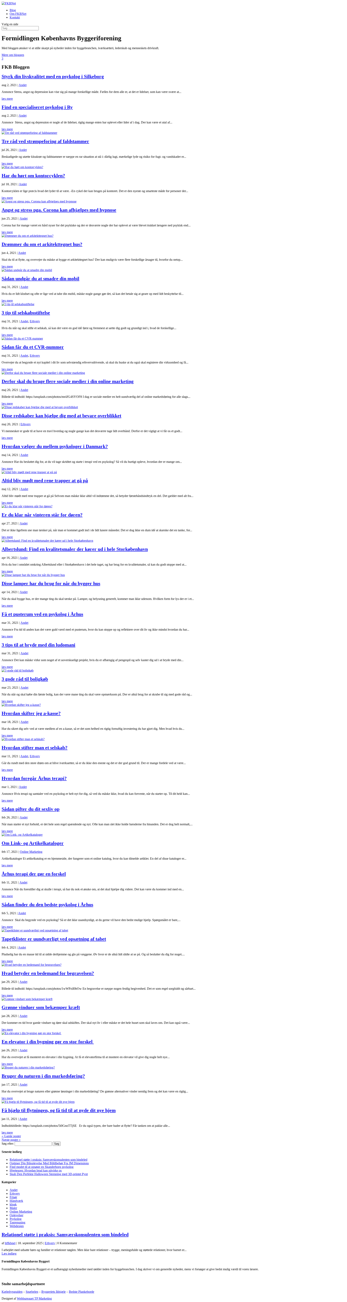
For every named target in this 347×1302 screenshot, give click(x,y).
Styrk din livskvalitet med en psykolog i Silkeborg (53, 76)
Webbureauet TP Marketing (34, 1298)
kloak (13, 1204)
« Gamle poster (11, 1136)
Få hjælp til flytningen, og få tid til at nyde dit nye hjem (59, 1110)
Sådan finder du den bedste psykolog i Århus (47, 904)
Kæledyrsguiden (12, 1291)
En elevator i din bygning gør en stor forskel (48, 1041)
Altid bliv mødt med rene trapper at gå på (45, 480)
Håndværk (16, 1200)
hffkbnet (10, 1243)
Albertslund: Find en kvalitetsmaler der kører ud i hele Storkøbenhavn (75, 549)
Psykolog (15, 1219)
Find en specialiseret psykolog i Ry (37, 107)
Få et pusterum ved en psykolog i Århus (42, 614)
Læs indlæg (9, 1253)
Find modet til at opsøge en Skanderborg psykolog (41, 1167)
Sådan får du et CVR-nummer (33, 347)
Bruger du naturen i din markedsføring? (43, 1076)
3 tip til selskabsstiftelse (26, 312)
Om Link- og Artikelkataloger (33, 843)
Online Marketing (31, 851)
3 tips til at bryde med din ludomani (38, 644)
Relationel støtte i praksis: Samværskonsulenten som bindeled (48, 1159)
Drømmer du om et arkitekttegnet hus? (42, 244)
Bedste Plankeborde (81, 1291)
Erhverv (35, 321)
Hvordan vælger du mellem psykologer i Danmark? (55, 446)
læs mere (7, 98)
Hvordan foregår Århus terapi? (34, 778)
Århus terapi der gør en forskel (34, 873)
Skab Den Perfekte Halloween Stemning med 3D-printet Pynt (49, 1174)
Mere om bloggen (13, 55)
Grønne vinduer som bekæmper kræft (41, 1007)
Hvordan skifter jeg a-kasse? (31, 713)
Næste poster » (11, 1139)
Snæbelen (32, 1291)
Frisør (13, 1197)
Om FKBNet (18, 13)
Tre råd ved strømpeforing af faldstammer (45, 141)
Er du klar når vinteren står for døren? (42, 514)
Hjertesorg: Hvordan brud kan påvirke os (36, 1170)
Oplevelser (16, 1215)
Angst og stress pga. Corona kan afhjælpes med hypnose (59, 210)
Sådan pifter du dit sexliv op (30, 809)
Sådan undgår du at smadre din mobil (40, 278)
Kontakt (15, 17)
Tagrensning (17, 1222)
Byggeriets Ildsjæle (53, 1291)
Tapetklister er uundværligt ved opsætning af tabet (54, 939)
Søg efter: (8, 1143)
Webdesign (17, 1226)
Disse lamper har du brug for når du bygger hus (51, 583)
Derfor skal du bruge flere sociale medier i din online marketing (68, 381)
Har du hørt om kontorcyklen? (33, 175)
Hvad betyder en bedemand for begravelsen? (48, 973)
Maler (13, 1208)
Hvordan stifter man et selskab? (34, 747)
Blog (13, 10)
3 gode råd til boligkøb (25, 679)
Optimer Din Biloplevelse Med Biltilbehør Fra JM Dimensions (49, 1163)
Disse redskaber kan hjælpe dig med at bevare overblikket (61, 415)
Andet (23, 85)
